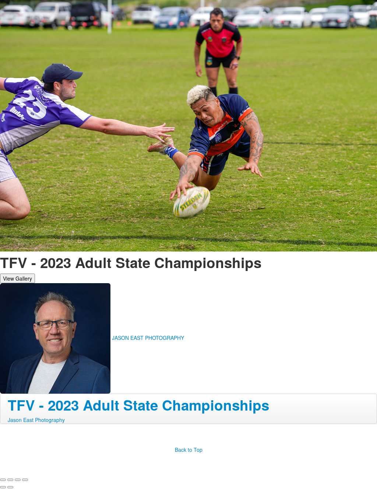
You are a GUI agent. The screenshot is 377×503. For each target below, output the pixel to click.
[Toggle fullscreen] (18, 480)
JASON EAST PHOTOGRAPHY (148, 337)
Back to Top (188, 449)
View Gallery (17, 278)
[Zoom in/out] (25, 480)
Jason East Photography (36, 419)
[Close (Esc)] (3, 480)
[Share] (10, 480)
